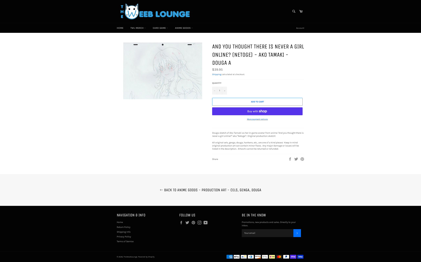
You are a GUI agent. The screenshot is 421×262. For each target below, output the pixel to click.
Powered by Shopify (146, 257)
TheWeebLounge (130, 257)
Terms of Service (125, 241)
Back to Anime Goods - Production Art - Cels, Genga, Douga (212, 190)
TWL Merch (137, 28)
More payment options (257, 119)
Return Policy (123, 227)
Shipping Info (124, 231)
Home (120, 28)
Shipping (216, 74)
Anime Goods (183, 28)
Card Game (159, 28)
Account (300, 28)
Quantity (216, 83)
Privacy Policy (124, 236)
